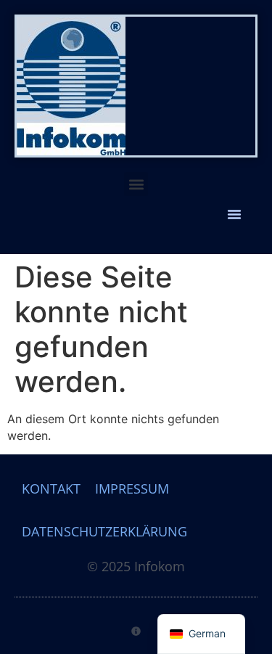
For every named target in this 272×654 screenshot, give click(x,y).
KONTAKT (51, 488)
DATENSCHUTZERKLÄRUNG (104, 531)
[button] (136, 184)
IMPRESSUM (132, 488)
